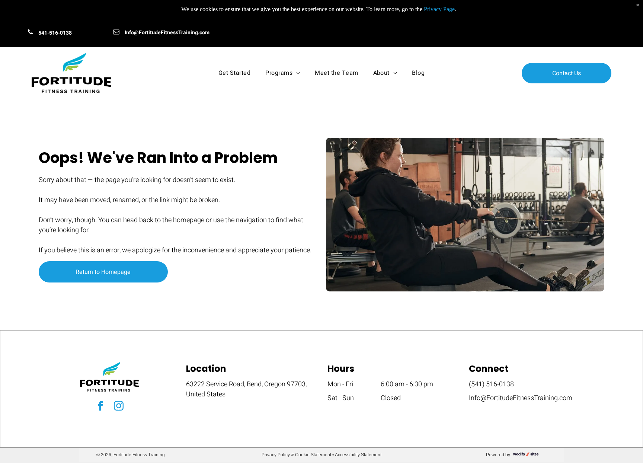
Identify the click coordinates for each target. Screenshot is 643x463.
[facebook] (100, 406)
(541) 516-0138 (491, 384)
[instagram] (119, 406)
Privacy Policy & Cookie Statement (296, 454)
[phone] (30, 32)
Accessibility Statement (358, 454)
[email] (116, 32)
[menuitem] (234, 73)
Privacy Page (439, 9)
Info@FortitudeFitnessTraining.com (167, 32)
